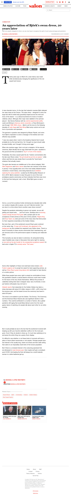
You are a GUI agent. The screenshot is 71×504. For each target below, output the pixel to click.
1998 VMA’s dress (15, 125)
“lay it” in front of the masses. (33, 151)
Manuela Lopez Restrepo (10, 34)
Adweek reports (7, 287)
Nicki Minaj (22, 127)
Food (24, 6)
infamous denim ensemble (23, 123)
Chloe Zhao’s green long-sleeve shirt (18, 270)
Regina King (41, 217)
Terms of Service (30, 473)
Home (28, 469)
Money (59, 6)
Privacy (37, 471)
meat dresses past (18, 350)
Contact (30, 471)
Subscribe (7, 2)
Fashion (26, 394)
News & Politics (7, 6)
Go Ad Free (35, 475)
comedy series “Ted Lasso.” (25, 244)
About (34, 469)
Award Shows (6, 394)
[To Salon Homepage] (35, 5)
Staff (40, 469)
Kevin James (19, 166)
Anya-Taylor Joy (10, 219)
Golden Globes (33, 394)
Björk (12, 394)
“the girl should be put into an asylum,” (31, 157)
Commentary (19, 394)
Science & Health (50, 6)
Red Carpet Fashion (8, 397)
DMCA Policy (35, 493)
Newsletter (50, 2)
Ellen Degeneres (7, 166)
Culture (17, 6)
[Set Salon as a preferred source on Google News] (43, 69)
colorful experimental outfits (34, 121)
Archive (40, 473)
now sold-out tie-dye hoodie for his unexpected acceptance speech (23, 242)
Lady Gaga (12, 127)
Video (66, 6)
